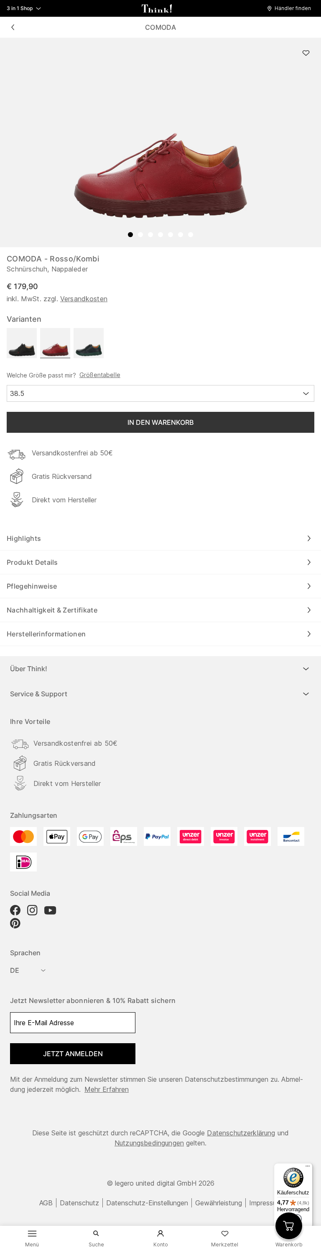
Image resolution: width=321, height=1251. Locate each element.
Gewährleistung (218, 1203)
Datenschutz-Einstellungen (147, 1203)
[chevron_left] (12, 27)
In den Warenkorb (160, 422)
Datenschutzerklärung (241, 1133)
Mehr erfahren (106, 1089)
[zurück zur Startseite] (157, 8)
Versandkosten (83, 298)
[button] (291, 8)
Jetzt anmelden (73, 1053)
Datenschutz (79, 1203)
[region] (160, 142)
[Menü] (308, 1168)
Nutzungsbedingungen (149, 1143)
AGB (46, 1203)
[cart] (289, 1226)
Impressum (265, 1203)
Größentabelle (99, 375)
